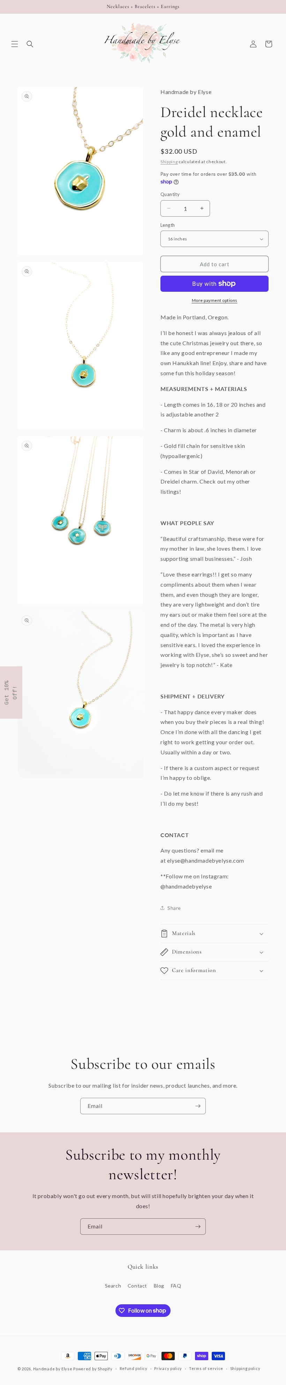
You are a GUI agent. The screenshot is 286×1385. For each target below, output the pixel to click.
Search (113, 1286)
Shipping (169, 161)
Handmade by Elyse (53, 1368)
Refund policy (134, 1368)
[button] (14, 44)
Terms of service (206, 1368)
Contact (137, 1286)
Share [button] (174, 908)
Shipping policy (245, 1368)
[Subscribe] (197, 1106)
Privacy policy (168, 1368)
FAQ (176, 1286)
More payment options (215, 300)
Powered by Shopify (93, 1368)
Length (167, 225)
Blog (159, 1286)
